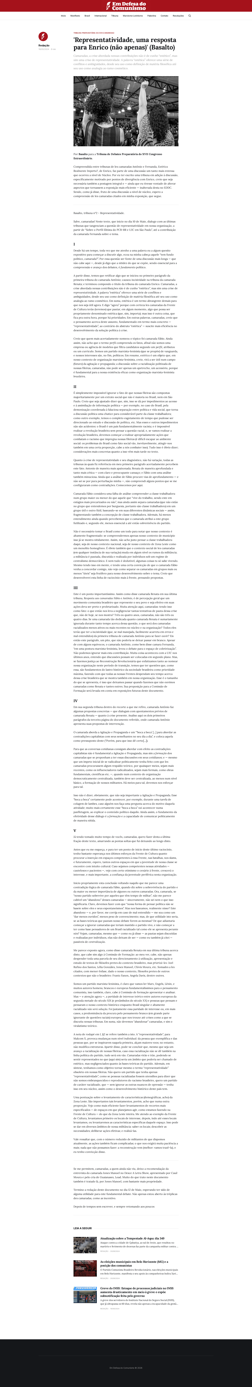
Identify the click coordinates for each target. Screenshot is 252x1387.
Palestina (151, 15)
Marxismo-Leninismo (133, 15)
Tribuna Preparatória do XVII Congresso (94, 33)
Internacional (100, 15)
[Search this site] (190, 16)
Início (63, 15)
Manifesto (75, 15)
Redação (43, 45)
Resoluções (178, 15)
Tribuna (114, 15)
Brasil (87, 15)
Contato (164, 15)
